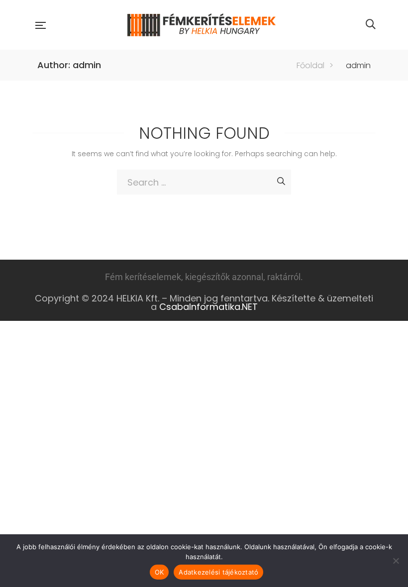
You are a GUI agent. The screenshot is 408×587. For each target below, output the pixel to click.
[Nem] (396, 561)
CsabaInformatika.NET (208, 306)
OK (159, 572)
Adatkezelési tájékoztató (218, 572)
